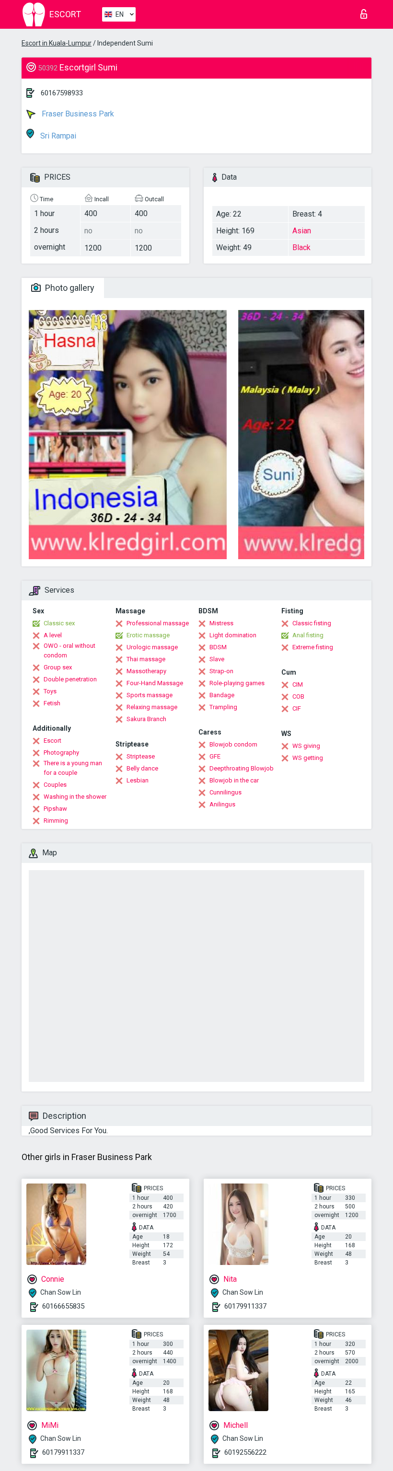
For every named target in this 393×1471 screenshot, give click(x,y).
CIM (297, 684)
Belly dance (142, 768)
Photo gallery (68, 288)
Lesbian (138, 780)
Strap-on (221, 671)
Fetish (52, 703)
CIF (296, 708)
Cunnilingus (225, 792)
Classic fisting (311, 623)
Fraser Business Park (77, 113)
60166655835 (63, 1306)
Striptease (141, 756)
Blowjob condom (233, 744)
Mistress (221, 623)
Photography (61, 752)
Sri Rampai (57, 135)
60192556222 (245, 1452)
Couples (55, 784)
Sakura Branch (146, 719)
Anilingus (222, 804)
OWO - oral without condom (69, 650)
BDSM (218, 647)
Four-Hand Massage (155, 683)
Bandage (221, 695)
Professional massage (158, 623)
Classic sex (59, 623)
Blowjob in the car (234, 780)
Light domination (232, 635)
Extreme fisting (312, 647)
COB (298, 696)
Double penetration (70, 679)
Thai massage (146, 659)
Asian (301, 230)
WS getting (307, 757)
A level (53, 635)
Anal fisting (308, 635)
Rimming (56, 820)
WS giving (306, 745)
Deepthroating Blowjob (241, 768)
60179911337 (245, 1306)
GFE (214, 756)
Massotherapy (146, 671)
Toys (50, 691)
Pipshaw (55, 808)
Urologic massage (152, 647)
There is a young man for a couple (73, 767)
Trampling (223, 707)
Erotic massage (148, 635)
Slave (216, 659)
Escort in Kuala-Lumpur (57, 43)
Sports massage (150, 695)
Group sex (58, 667)
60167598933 (62, 93)
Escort (52, 740)
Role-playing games (237, 683)
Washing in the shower (75, 796)
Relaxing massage (152, 707)
